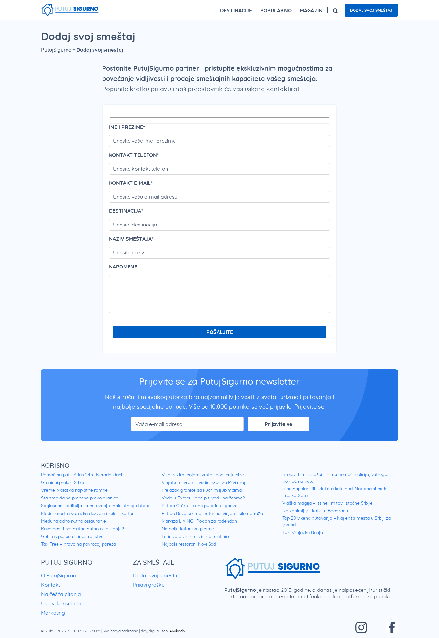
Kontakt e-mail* (131, 183)
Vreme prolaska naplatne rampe (74, 490)
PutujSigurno (56, 50)
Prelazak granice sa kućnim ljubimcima (202, 490)
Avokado (177, 630)
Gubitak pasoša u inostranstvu (72, 536)
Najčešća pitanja (61, 594)
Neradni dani (109, 475)
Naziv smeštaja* (131, 238)
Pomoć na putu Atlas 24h (67, 475)
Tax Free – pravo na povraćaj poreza (78, 544)
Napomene (123, 266)
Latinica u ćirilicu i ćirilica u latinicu (196, 536)
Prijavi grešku (149, 585)
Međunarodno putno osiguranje (73, 521)
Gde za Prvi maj (228, 482)
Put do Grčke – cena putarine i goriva (199, 505)
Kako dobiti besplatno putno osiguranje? (82, 529)
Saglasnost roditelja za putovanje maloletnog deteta (95, 505)
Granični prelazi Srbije (63, 482)
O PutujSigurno (58, 575)
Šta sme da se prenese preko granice (79, 498)
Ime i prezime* (127, 127)
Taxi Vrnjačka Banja (302, 532)
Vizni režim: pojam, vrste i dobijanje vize (203, 475)
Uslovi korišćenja (61, 603)
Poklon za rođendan (216, 521)
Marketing (53, 612)
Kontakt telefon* (134, 155)
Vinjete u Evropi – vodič (185, 482)
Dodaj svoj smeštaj (371, 10)
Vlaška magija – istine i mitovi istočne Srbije (327, 503)
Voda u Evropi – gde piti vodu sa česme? (203, 498)
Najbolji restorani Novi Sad (189, 544)
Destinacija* (126, 211)
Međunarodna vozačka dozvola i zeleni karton (88, 513)
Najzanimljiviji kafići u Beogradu (315, 511)
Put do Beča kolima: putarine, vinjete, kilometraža (212, 513)
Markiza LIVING (177, 521)
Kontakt (50, 585)
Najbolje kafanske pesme (188, 529)
